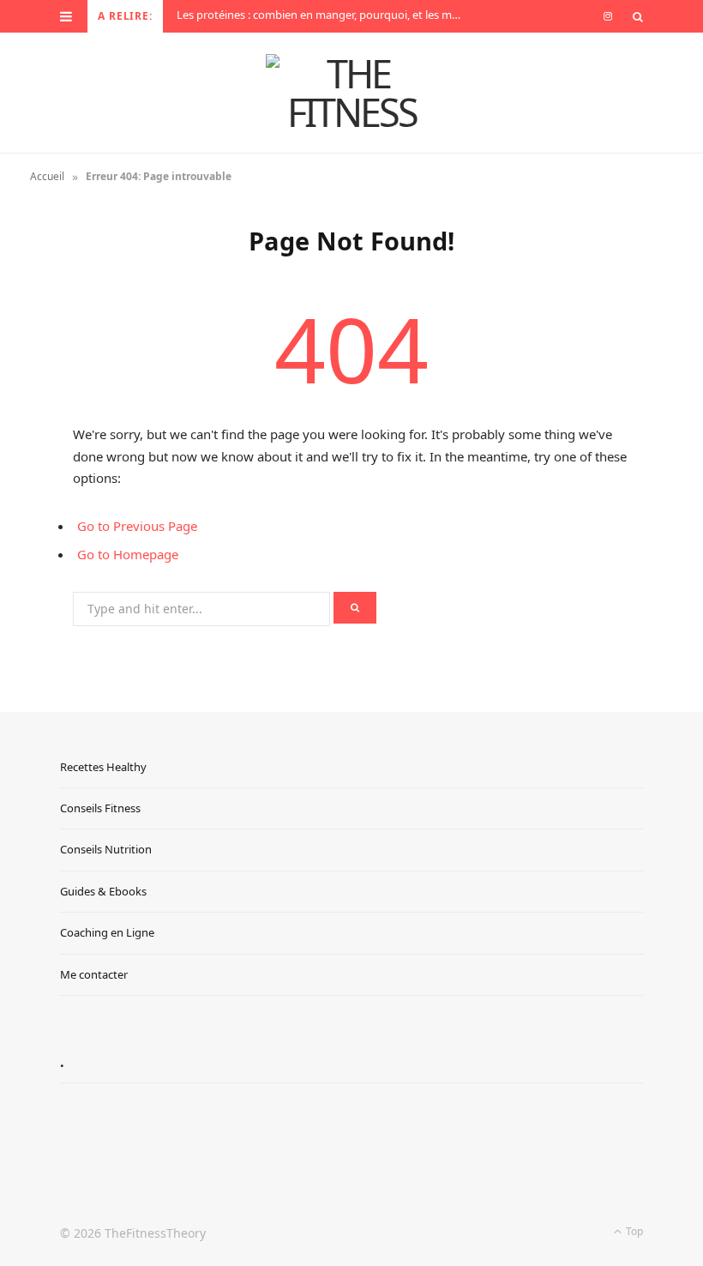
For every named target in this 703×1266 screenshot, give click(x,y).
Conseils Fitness (100, 808)
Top (633, 1231)
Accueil (47, 176)
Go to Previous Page (137, 525)
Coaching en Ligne (107, 932)
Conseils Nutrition (106, 849)
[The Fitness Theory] (351, 92)
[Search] (638, 16)
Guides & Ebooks (103, 891)
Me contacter (94, 974)
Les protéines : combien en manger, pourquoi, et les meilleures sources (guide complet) (325, 15)
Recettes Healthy (103, 767)
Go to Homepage (127, 554)
